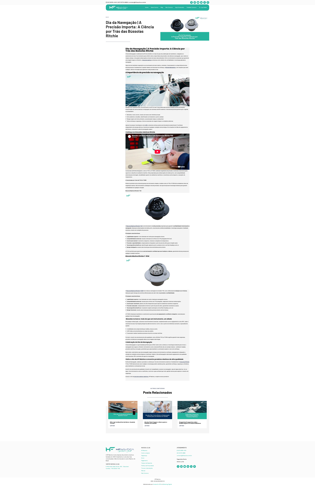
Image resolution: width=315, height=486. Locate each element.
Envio (142, 458)
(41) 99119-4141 (112, 2)
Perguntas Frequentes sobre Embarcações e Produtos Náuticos (190, 422)
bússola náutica (147, 60)
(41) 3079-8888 (123, 2)
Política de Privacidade (147, 465)
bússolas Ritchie (184, 362)
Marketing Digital (167, 484)
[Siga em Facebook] (191, 2)
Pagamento (144, 460)
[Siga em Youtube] (198, 2)
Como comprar (145, 453)
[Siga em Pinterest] (208, 2)
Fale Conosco (145, 473)
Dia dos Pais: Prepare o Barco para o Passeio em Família (156, 422)
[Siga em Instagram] (194, 2)
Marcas (143, 470)
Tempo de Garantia (146, 463)
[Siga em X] (204, 2)
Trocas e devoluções (147, 468)
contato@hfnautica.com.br (137, 2)
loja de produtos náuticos (141, 376)
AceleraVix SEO (157, 484)
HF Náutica (144, 450)
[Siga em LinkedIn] (201, 2)
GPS (146, 125)
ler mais (112, 425)
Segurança (144, 455)
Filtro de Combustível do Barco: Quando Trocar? (122, 422)
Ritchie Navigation (171, 67)
